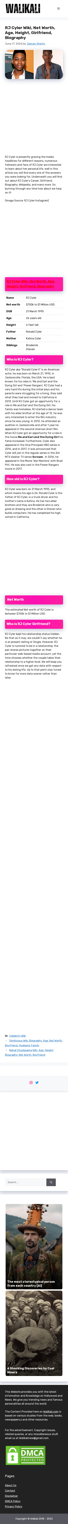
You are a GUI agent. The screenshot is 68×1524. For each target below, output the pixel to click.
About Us (10, 1485)
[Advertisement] (34, 118)
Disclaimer (11, 1496)
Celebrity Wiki (17, 1035)
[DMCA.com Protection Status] (25, 1464)
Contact (10, 1490)
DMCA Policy (12, 1501)
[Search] (51, 1182)
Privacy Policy (13, 1506)
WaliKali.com (50, 1411)
